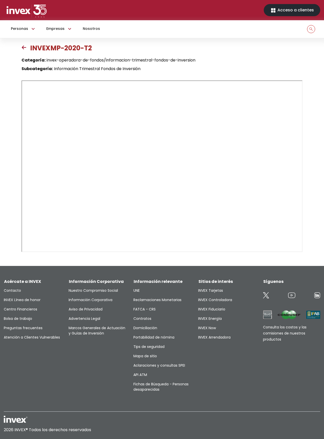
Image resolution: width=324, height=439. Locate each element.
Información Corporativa (90, 299)
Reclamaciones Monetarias (157, 299)
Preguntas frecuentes (23, 327)
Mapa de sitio (145, 356)
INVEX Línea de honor (22, 299)
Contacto (12, 290)
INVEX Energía (210, 318)
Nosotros (91, 28)
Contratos (142, 318)
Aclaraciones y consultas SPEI (159, 365)
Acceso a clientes (295, 10)
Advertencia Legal (84, 318)
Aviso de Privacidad (86, 309)
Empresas (55, 28)
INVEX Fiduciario (211, 309)
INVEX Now (207, 327)
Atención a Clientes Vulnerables (32, 337)
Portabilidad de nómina (153, 337)
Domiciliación (145, 327)
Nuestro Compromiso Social (93, 290)
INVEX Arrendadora (214, 337)
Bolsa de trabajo (18, 318)
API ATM (140, 374)
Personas (19, 28)
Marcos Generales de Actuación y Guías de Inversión (97, 330)
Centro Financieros (20, 309)
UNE (136, 290)
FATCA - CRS (144, 309)
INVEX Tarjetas (210, 290)
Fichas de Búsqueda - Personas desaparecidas (161, 387)
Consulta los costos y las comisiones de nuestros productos (285, 333)
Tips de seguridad (149, 346)
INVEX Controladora (215, 299)
